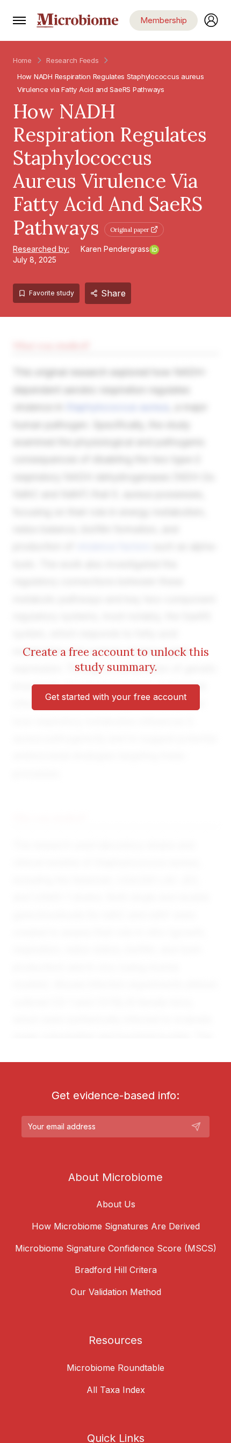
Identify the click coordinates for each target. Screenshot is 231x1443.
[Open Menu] (19, 20)
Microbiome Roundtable (115, 1367)
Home (22, 60)
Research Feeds (72, 60)
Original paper (129, 230)
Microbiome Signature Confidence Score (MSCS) (115, 1248)
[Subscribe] (196, 1126)
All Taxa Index (115, 1389)
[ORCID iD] (154, 249)
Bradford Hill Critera (116, 1269)
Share (113, 293)
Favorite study (51, 293)
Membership (163, 20)
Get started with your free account (115, 696)
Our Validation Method (115, 1291)
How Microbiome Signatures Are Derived (116, 1226)
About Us (115, 1204)
